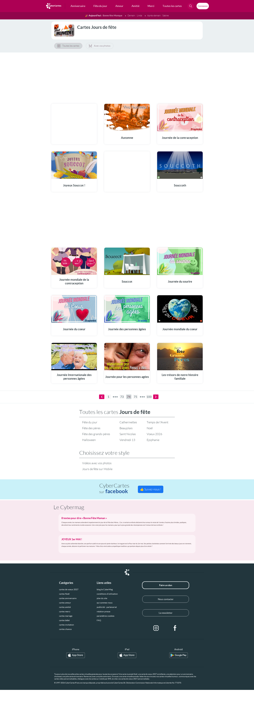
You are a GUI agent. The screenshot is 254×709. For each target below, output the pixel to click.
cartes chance (65, 629)
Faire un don (165, 585)
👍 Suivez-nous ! (150, 489)
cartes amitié (65, 607)
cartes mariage (65, 616)
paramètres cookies (105, 616)
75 (135, 396)
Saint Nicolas (128, 434)
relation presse (103, 611)
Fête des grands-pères (96, 434)
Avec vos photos (102, 46)
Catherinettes (128, 422)
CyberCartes (114, 488)
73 (122, 396)
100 (149, 396)
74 (129, 396)
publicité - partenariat (107, 607)
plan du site (102, 598)
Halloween (89, 440)
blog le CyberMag (105, 589)
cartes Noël (64, 594)
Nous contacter (165, 599)
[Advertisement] (127, 76)
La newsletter (165, 613)
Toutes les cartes (70, 46)
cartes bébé (64, 620)
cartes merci (64, 611)
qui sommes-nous (104, 603)
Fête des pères (91, 428)
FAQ (99, 620)
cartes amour (65, 603)
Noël (150, 428)
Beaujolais (126, 428)
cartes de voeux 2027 (68, 589)
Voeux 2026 (154, 434)
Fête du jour (89, 422)
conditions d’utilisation (107, 594)
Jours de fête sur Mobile (97, 469)
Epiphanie (153, 440)
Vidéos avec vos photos (97, 463)
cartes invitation (66, 625)
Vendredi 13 (127, 440)
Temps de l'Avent (157, 422)
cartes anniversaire (67, 598)
